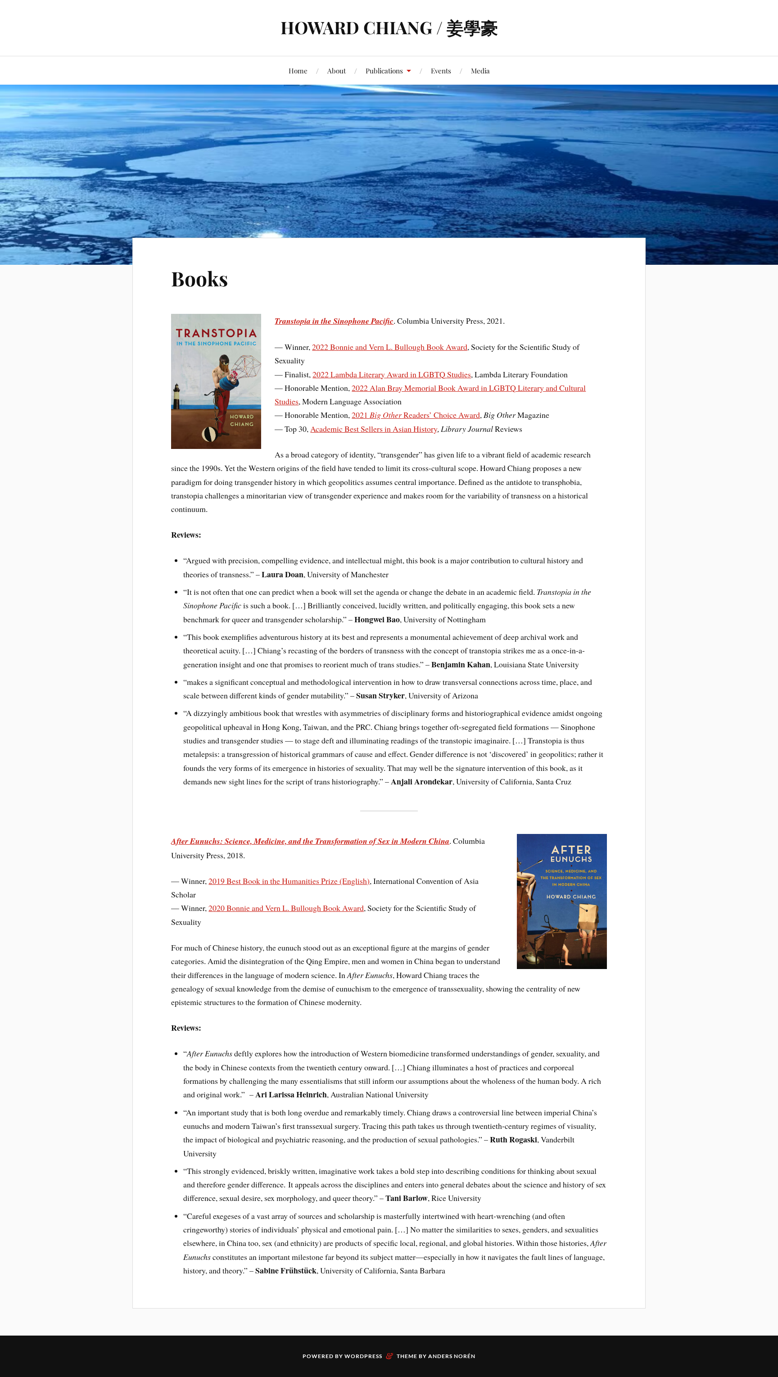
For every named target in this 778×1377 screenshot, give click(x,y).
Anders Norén (451, 1356)
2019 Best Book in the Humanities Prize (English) (289, 880)
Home (298, 70)
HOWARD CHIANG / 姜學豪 (389, 27)
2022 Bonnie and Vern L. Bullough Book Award (389, 346)
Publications (384, 70)
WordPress (363, 1356)
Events (441, 70)
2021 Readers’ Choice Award (416, 414)
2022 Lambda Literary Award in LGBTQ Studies (391, 374)
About (336, 70)
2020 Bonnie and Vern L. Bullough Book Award (286, 907)
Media (480, 70)
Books (199, 278)
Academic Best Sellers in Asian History (373, 428)
